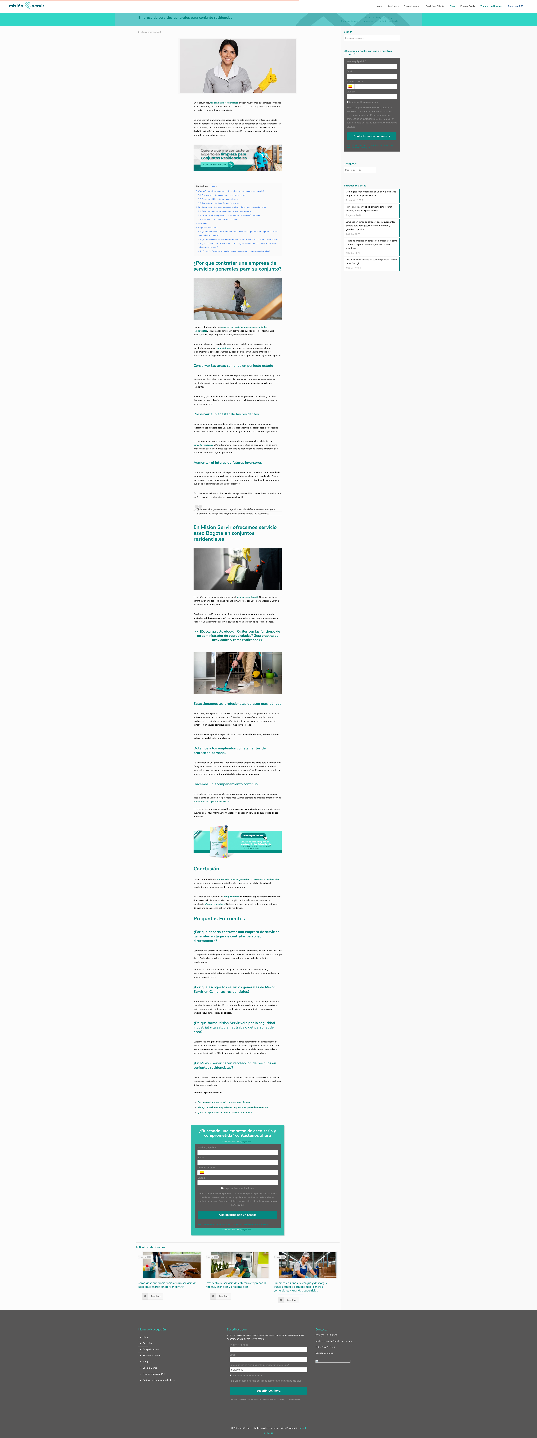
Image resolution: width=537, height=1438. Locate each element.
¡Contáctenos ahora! (215, 904)
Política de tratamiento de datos (159, 1380)
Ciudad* (201, 1178)
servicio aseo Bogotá (247, 597)
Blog (378, 17)
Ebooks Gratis (150, 1367)
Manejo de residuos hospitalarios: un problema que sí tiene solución (233, 1107)
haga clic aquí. (247, 1142)
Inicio (367, 17)
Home (146, 1337)
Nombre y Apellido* (207, 1147)
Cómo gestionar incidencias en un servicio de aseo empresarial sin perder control (167, 1285)
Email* (200, 1157)
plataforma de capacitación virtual (211, 801)
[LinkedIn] (268, 1433)
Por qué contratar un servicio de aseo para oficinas (224, 1102)
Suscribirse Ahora (268, 1390)
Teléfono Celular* (206, 1167)
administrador (224, 348)
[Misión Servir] (26, 5)
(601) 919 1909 (329, 1335)
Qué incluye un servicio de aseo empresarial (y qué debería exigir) (371, 261)
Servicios (147, 1343)
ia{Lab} (302, 1428)
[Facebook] (264, 1433)
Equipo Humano (151, 1349)
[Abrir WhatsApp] (530, 1431)
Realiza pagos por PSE (154, 1374)
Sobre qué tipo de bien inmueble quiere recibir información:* (259, 1365)
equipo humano (232, 896)
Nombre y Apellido (239, 1345)
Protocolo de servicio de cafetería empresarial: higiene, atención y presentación (236, 1285)
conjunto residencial (204, 445)
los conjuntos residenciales (224, 102)
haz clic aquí (237, 1205)
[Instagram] (272, 1433)
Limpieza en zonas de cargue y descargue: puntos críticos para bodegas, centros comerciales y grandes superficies (301, 1286)
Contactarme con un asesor (237, 1214)
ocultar (212, 186)
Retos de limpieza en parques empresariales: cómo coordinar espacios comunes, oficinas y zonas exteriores (371, 244)
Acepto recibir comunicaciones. (238, 1188)
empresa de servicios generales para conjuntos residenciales (248, 879)
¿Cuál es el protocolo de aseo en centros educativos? (225, 1112)
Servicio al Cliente (152, 1355)
